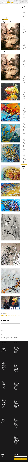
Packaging (3, 402)
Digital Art (3, 360)
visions (5, 316)
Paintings (3, 371)
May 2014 (24, 106)
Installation (3, 406)
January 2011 (24, 159)
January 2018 (24, 47)
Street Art (3, 383)
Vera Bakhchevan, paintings (4, 317)
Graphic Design (4, 363)
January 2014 (24, 111)
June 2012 (24, 137)
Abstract (3, 353)
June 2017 (24, 57)
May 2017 (24, 58)
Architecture (3, 347)
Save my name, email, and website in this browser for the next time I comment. (10, 337)
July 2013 (24, 120)
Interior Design (4, 350)
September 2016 (17, 385)
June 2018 (16, 365)
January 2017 (24, 63)
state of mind (16, 315)
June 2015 (24, 89)
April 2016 (24, 75)
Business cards (4, 400)
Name (2, 330)
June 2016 (24, 73)
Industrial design (4, 365)
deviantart (6, 313)
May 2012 (24, 138)
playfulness (11, 315)
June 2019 (16, 354)
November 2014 (17, 406)
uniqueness (2, 316)
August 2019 (16, 352)
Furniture (3, 349)
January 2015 (24, 95)
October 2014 (24, 100)
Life (2, 407)
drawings (14, 314)
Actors (3, 418)
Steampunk (3, 381)
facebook (9, 313)
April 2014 (24, 107)
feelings (16, 314)
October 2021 (24, 11)
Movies (3, 417)
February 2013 (16, 426)
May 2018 (24, 42)
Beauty (2, 391)
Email (2, 332)
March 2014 (24, 108)
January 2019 (24, 31)
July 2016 (16, 387)
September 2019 (17, 351)
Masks (2, 416)
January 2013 (24, 127)
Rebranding (3, 404)
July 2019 (16, 353)
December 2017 (17, 371)
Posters (3, 419)
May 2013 (24, 122)
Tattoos (3, 385)
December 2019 (17, 348)
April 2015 (24, 91)
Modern (3, 370)
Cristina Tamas (11, 314)
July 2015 (16, 398)
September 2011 (17, 442)
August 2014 (16, 409)
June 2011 (24, 153)
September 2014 (17, 408)
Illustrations (3, 364)
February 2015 (16, 403)
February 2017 (16, 380)
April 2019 (24, 27)
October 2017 (16, 373)
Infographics (3, 366)
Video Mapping (4, 388)
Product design (4, 403)
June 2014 (24, 105)
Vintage (3, 389)
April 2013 (24, 123)
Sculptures (3, 379)
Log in (23, 168)
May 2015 (24, 90)
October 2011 (24, 148)
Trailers (3, 421)
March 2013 (24, 124)
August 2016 (16, 386)
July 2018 (16, 364)
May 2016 (24, 74)
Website (2, 334)
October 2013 (24, 116)
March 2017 (24, 60)
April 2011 (24, 155)
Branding (3, 399)
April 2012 (24, 139)
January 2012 (24, 143)
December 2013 (17, 416)
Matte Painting (4, 367)
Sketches (3, 380)
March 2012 (24, 140)
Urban (3, 414)
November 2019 (17, 349)
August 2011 (24, 151)
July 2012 (24, 136)
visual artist (7, 316)
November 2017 (17, 372)
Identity (3, 398)
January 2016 (24, 79)
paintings (9, 315)
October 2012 (24, 132)
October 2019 (16, 350)
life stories (3, 315)
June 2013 (24, 121)
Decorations (3, 348)
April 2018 (24, 43)
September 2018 (17, 362)
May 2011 (24, 154)
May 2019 (24, 26)
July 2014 (24, 104)
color (9, 314)
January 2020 (24, 15)
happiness (19, 314)
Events (3, 424)
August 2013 (16, 420)
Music (2, 422)
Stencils (3, 382)
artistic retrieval (6, 314)
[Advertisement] (10, 12)
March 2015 (24, 92)
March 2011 (24, 156)
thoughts (19, 315)
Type (2, 405)
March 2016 (24, 76)
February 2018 (16, 369)
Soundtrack (3, 420)
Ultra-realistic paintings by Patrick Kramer (15, 317)
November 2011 (17, 440)
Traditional (3, 386)
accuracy (4, 314)
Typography (3, 387)
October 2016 (16, 384)
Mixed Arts (3, 369)
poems (13, 315)
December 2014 (17, 405)
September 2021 (17, 345)
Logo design (3, 401)
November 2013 (17, 417)
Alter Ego (3, 345)
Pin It (10, 80)
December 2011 (17, 439)
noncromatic (6, 315)
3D (2, 352)
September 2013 (17, 419)
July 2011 (24, 152)
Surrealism (3, 384)
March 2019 (24, 28)
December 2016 (17, 382)
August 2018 (16, 363)
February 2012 (16, 437)
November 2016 (17, 383)
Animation (3, 346)
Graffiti (3, 362)
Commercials (3, 344)
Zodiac (3, 415)
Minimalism (3, 368)
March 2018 (24, 44)
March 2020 (24, 14)
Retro (3, 378)
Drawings (3, 361)
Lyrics (3, 425)
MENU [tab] (22, 2)
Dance (3, 423)
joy (1, 315)
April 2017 (24, 59)
